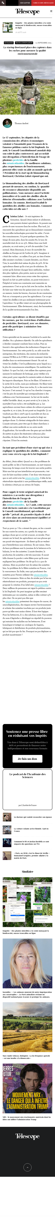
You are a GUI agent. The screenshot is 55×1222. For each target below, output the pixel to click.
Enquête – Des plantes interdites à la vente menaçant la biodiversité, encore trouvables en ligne (33, 25)
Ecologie (9, 42)
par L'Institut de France (27, 805)
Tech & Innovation (24, 42)
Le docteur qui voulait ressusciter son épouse (33, 817)
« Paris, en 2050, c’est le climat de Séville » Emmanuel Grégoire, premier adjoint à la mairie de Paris (32, 855)
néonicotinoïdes (15, 163)
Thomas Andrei (21, 123)
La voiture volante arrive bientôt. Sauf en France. (31, 830)
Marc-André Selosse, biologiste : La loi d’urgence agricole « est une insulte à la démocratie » (26, 1057)
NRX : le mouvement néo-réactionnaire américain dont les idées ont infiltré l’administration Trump (27, 1118)
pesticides (18, 160)
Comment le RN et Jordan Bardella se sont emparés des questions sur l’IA (31, 843)
